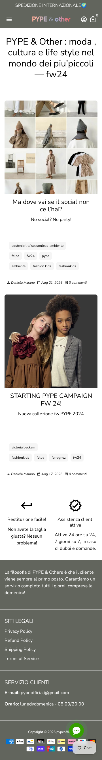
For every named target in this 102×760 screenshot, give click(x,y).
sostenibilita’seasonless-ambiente (37, 245)
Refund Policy (19, 640)
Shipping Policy (20, 649)
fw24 (31, 256)
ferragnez (59, 457)
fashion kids (42, 266)
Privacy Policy (18, 631)
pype (45, 256)
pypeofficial (65, 732)
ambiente (19, 266)
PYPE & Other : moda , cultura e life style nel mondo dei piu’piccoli (51, 53)
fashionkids (67, 266)
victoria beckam (23, 447)
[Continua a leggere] (51, 147)
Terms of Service (22, 658)
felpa (15, 256)
